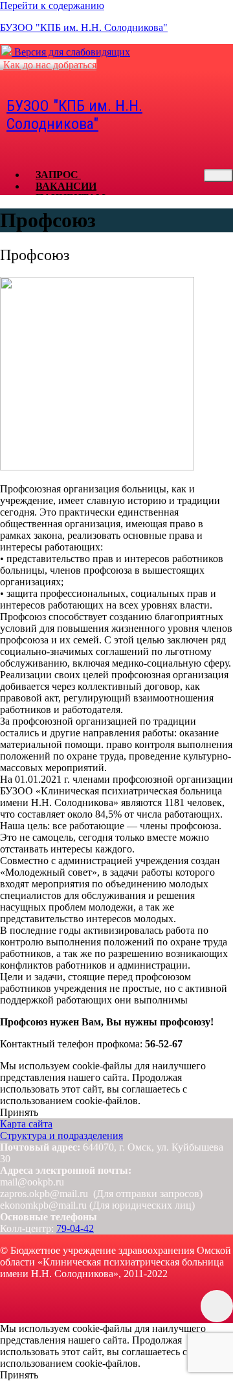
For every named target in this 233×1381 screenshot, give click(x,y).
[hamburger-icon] (218, 175)
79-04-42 (75, 1228)
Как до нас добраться (49, 64)
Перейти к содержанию (52, 5)
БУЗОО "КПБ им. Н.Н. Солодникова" (84, 27)
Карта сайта (26, 1123)
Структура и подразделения (61, 1135)
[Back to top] (217, 1306)
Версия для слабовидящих (71, 51)
